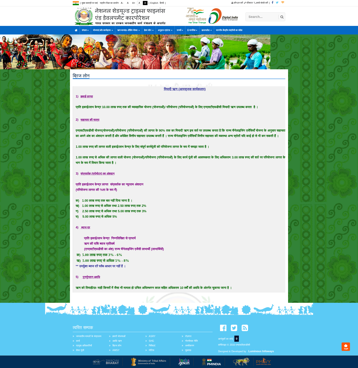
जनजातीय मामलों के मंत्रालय (88, 336)
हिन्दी (162, 3)
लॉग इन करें (238, 2)
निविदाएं (152, 345)
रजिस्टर (249, 2)
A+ (133, 3)
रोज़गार (188, 336)
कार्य (78, 340)
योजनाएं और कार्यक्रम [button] (102, 30)
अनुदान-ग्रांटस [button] (164, 30)
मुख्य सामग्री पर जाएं (90, 3)
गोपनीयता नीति (191, 340)
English (154, 3)
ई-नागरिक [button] (191, 30)
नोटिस (151, 350)
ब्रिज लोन (116, 345)
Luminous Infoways (261, 351)
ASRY (152, 336)
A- (122, 3)
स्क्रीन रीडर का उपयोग (109, 3)
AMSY (116, 350)
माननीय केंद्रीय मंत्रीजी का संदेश (229, 30)
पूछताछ (188, 350)
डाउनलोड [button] (206, 30)
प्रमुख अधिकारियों (84, 345)
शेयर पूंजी (80, 350)
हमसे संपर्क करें (262, 2)
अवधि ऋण (117, 340)
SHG (151, 340)
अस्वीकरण (189, 345)
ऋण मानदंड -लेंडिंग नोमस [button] (127, 30)
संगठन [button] (84, 30)
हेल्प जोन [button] (148, 30)
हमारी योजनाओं (118, 336)
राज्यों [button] (179, 30)
